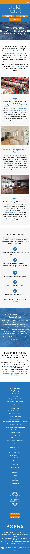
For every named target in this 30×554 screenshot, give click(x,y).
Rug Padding (15, 393)
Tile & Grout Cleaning (15, 452)
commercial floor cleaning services (13, 212)
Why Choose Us (15, 467)
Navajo (14, 110)
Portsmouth (10, 373)
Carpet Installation (15, 432)
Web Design (8, 548)
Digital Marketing (17, 548)
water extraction (5, 368)
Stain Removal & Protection (15, 440)
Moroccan (24, 110)
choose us (20, 238)
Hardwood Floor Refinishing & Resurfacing (15, 421)
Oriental (9, 110)
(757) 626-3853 (5, 538)
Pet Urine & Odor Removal (15, 411)
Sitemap (15, 536)
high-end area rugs (21, 108)
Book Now (22, 16)
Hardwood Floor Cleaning (15, 419)
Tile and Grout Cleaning (15, 413)
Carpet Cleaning (15, 450)
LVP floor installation (9, 366)
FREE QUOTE (15, 517)
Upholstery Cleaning (15, 424)
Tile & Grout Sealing (15, 455)
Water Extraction (15, 435)
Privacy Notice (17, 534)
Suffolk (16, 373)
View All (15, 404)
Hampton (21, 373)
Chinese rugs (9, 112)
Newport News (15, 375)
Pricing (15, 475)
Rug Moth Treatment (15, 399)
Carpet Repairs (15, 430)
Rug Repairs (15, 396)
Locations (15, 480)
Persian (19, 110)
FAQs (15, 478)
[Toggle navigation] (27, 2)
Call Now (15, 19)
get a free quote (19, 66)
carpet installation (21, 366)
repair (20, 161)
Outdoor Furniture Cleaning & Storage (15, 427)
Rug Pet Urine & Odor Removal (15, 401)
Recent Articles (15, 483)
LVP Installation (15, 438)
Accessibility (24, 534)
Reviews (15, 470)
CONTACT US (15, 514)
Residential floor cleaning (11, 163)
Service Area (15, 472)
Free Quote (8, 16)
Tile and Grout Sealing (15, 416)
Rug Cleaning (15, 391)
